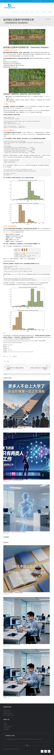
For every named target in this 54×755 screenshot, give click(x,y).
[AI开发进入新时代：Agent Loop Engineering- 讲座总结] (26, 507)
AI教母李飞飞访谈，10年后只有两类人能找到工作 (13, 480)
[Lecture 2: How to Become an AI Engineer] (26, 672)
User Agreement (7, 727)
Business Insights (7, 710)
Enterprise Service (15, 12)
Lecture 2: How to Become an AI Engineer (11, 696)
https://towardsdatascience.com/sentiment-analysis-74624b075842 (20, 351)
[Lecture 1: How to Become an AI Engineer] (26, 620)
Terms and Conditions (8, 726)
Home (47, 19)
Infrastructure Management (9, 715)
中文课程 (50, 12)
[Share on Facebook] (4, 361)
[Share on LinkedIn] (8, 361)
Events (37, 12)
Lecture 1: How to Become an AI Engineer (11, 644)
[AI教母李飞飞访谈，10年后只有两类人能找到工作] (26, 456)
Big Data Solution (7, 711)
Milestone (5, 724)
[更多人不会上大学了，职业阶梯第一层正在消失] (26, 404)
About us (33, 12)
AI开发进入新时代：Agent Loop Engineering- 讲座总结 (14, 531)
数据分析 (15, 356)
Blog (49, 19)
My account (46, 1)
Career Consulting (25, 12)
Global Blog (43, 12)
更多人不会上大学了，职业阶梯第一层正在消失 (13, 428)
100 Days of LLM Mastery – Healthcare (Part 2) (13, 592)
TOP (27, 745)
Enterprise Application (8, 713)
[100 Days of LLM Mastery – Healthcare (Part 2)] (26, 568)
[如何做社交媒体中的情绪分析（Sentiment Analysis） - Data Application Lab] (9, 5)
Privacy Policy (6, 729)
